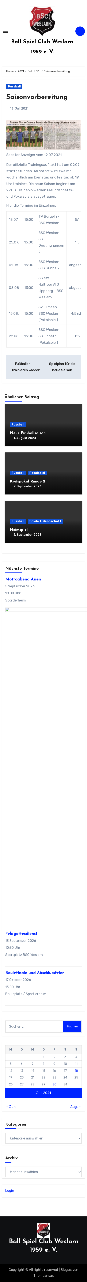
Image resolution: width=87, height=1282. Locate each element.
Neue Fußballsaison (28, 433)
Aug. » (75, 1107)
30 (54, 1084)
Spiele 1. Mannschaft (45, 521)
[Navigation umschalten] (5, 31)
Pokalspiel (37, 473)
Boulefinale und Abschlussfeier (34, 973)
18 (76, 1071)
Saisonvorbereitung (37, 97)
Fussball (14, 86)
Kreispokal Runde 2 (27, 482)
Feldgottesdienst (21, 934)
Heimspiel (19, 530)
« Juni (11, 1107)
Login (9, 1191)
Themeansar (43, 1276)
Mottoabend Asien (23, 580)
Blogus (66, 1270)
